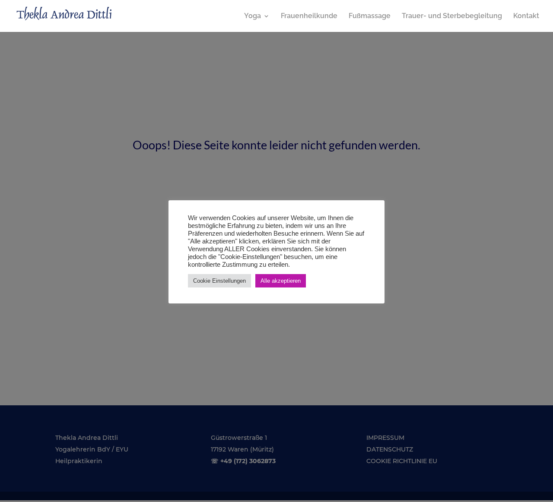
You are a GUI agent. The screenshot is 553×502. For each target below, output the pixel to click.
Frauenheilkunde (309, 16)
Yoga (252, 16)
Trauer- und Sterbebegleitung (452, 16)
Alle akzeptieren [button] (281, 281)
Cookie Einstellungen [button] (219, 281)
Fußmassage (370, 16)
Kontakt (526, 16)
